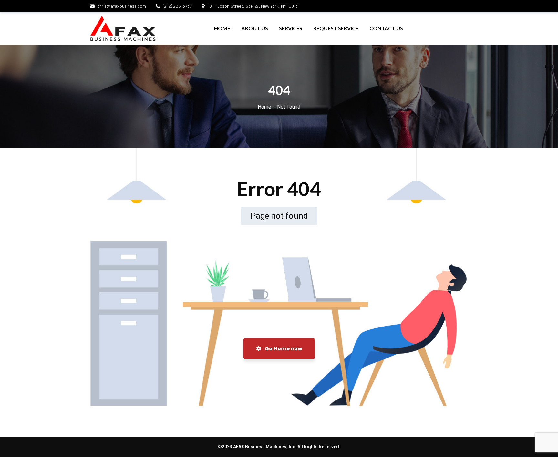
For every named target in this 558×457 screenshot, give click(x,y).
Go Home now (283, 348)
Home (264, 107)
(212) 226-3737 (177, 6)
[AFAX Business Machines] (123, 28)
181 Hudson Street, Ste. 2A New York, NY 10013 (253, 6)
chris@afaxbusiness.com (121, 6)
